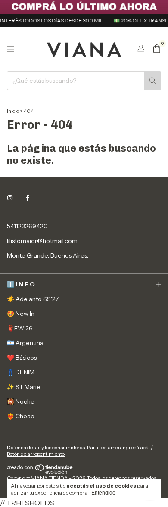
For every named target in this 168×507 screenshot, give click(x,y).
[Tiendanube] (40, 472)
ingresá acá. (135, 447)
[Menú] (11, 49)
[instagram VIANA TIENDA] (10, 198)
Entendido (103, 493)
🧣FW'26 (20, 328)
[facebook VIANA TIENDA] (28, 198)
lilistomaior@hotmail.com (42, 241)
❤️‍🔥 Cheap (20, 416)
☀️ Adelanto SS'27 (33, 299)
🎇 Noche (20, 401)
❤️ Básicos (22, 357)
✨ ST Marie (23, 387)
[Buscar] (152, 80)
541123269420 (27, 226)
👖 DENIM (20, 372)
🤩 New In (20, 313)
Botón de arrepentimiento (36, 454)
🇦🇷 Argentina (25, 343)
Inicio (13, 111)
